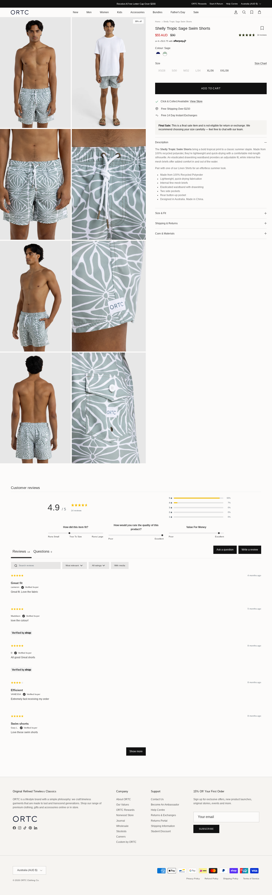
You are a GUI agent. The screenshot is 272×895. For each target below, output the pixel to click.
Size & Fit (160, 213)
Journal (120, 820)
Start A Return (216, 4)
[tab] (43, 552)
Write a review (250, 549)
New (75, 12)
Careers (121, 836)
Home (157, 22)
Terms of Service (251, 878)
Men (89, 12)
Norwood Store (125, 815)
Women (104, 12)
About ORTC (123, 799)
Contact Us (157, 799)
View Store (196, 101)
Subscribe (206, 829)
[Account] (235, 12)
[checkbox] (120, 565)
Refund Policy (211, 878)
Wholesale (122, 826)
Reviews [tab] (21, 551)
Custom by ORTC (126, 841)
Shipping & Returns (166, 223)
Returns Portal (159, 820)
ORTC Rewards (199, 4)
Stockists (121, 831)
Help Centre (232, 4)
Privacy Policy (193, 878)
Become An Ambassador (165, 804)
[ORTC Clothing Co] (20, 12)
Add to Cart (211, 88)
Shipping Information (163, 826)
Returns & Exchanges (163, 815)
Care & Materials (164, 233)
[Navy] (158, 53)
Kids (119, 12)
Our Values (122, 804)
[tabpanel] (136, 661)
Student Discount (161, 831)
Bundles (157, 12)
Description (161, 142)
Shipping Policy (230, 878)
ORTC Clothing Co (30, 880)
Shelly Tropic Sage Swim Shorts (177, 22)
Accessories (137, 12)
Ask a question (225, 549)
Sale (196, 12)
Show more (136, 751)
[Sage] (165, 53)
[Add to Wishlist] (262, 29)
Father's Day (178, 12)
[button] (200, 498)
